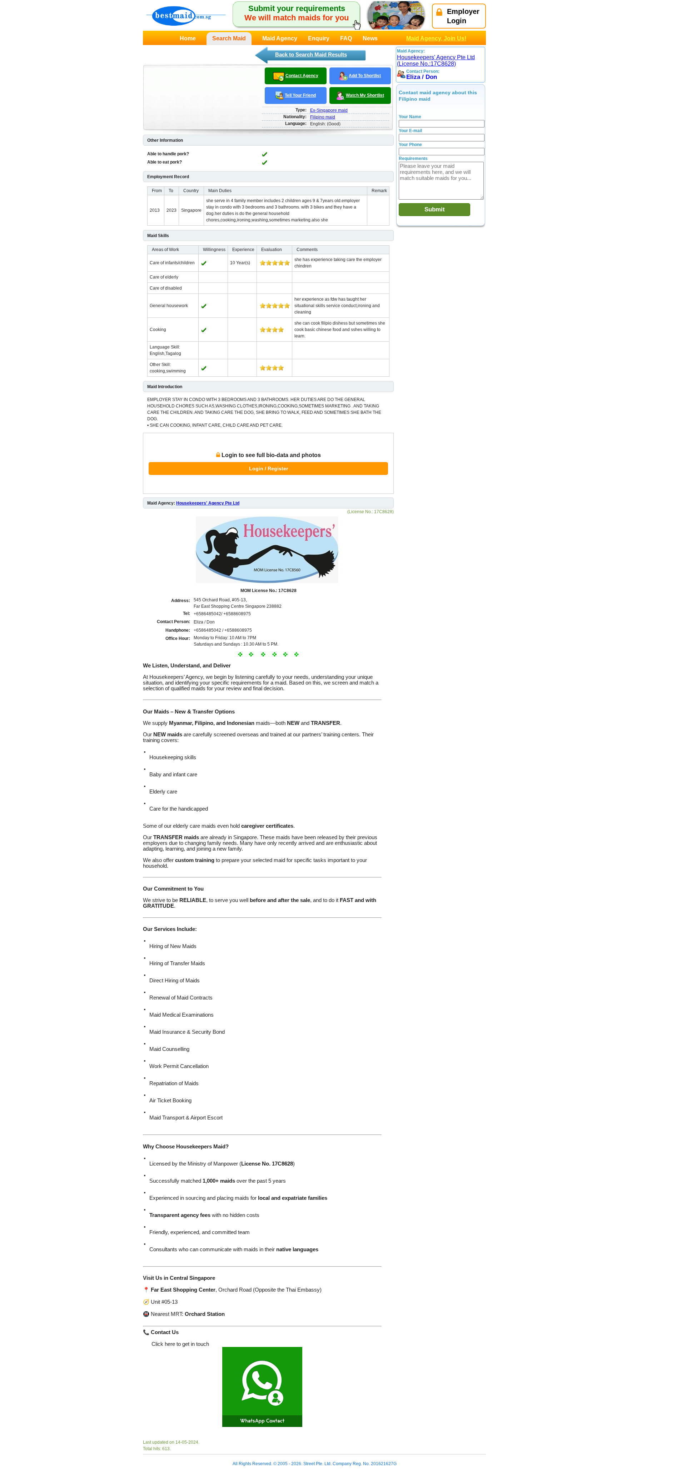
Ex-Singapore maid (329, 110)
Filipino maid (322, 117)
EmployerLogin (463, 16)
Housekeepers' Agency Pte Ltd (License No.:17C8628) (436, 60)
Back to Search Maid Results (311, 54)
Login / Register (268, 468)
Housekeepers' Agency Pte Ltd (207, 503)
